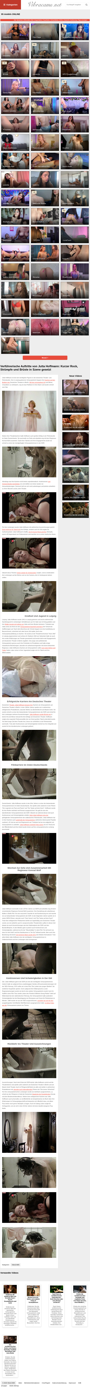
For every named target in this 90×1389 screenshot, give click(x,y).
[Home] (45, 4)
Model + (45, 358)
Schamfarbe (54, 20)
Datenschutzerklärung (59, 1383)
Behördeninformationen (31, 1383)
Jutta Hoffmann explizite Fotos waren (31, 825)
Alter (32, 20)
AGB (79, 1383)
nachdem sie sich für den (45, 1000)
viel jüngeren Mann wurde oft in (26, 935)
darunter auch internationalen (23, 1089)
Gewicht (66, 20)
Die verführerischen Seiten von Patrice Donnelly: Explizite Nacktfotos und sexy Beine (10, 1349)
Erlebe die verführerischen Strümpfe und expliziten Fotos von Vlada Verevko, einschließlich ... (79, 1298)
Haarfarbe (46, 20)
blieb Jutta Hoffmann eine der (39, 815)
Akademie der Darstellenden (41, 1094)
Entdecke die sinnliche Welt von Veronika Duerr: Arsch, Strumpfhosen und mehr (10, 1299)
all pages (4, 1386)
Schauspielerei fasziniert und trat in (31, 627)
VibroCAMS (15, 1265)
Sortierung (73, 20)
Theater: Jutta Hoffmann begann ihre (21, 705)
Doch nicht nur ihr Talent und (11, 529)
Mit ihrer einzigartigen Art (37, 382)
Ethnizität (27, 20)
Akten (20, 1383)
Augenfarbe (38, 20)
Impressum (72, 1383)
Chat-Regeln (46, 1383)
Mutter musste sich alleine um (14, 624)
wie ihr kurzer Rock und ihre (37, 532)
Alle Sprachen (18, 20)
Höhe (61, 20)
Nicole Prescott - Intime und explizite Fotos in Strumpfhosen (33, 1300)
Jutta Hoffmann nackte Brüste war (40, 714)
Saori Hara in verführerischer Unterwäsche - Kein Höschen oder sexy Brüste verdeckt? (56, 1298)
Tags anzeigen (82, 20)
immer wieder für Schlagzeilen (26, 573)
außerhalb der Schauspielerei (25, 820)
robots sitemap (14, 1386)
